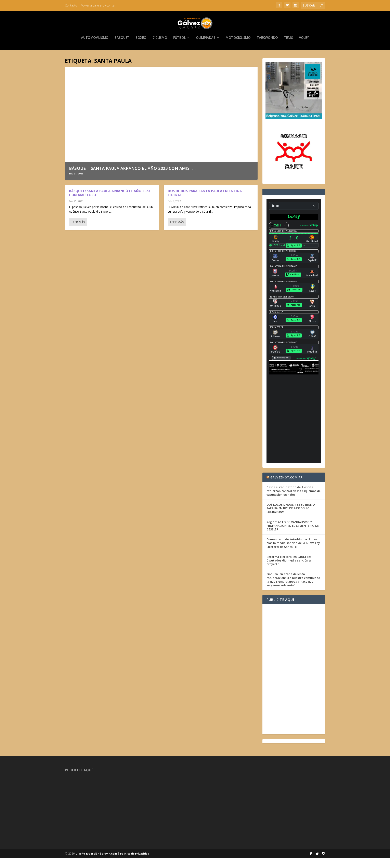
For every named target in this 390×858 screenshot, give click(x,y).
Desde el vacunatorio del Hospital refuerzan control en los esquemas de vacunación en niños (293, 490)
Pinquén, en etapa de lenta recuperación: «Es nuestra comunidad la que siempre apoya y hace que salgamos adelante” (293, 579)
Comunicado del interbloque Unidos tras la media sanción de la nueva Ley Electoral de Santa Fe (293, 543)
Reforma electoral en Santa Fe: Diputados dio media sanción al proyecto (289, 560)
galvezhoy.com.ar (286, 477)
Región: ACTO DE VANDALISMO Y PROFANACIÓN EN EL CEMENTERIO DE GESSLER (292, 525)
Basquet (122, 38)
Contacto (71, 5)
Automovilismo (94, 38)
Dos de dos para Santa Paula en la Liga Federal (205, 193)
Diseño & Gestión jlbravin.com (96, 853)
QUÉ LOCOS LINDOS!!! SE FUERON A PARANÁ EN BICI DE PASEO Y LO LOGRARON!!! (290, 508)
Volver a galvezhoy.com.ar (98, 5)
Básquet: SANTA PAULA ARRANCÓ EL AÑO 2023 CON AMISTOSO (109, 193)
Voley (304, 38)
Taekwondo (267, 38)
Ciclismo (160, 38)
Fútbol (179, 38)
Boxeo (140, 38)
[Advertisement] (293, 669)
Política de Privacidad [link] (134, 853)
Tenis (288, 38)
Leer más (78, 222)
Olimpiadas (205, 38)
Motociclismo (238, 38)
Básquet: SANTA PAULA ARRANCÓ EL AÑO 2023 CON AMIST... (132, 168)
